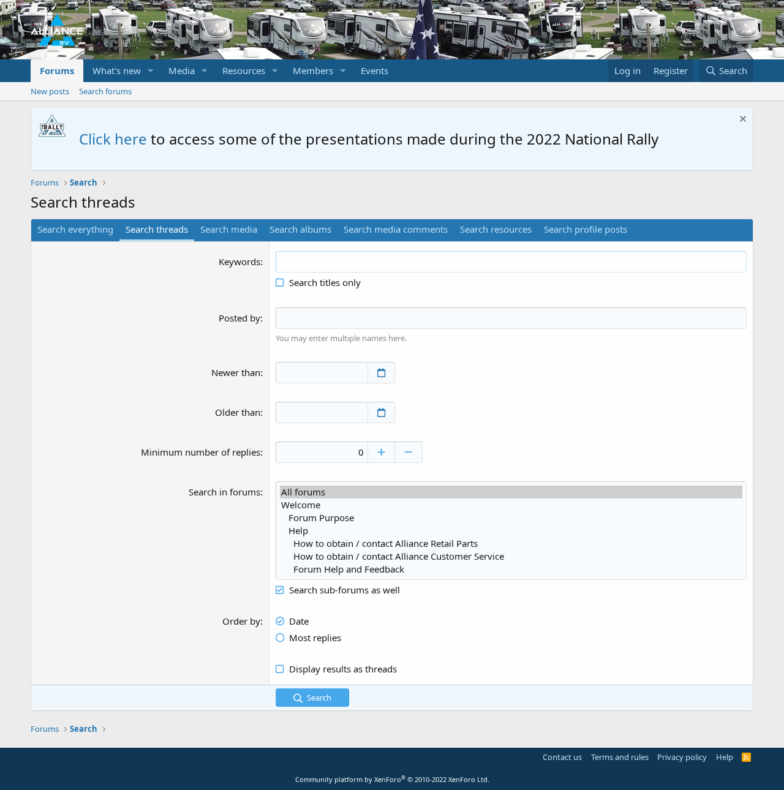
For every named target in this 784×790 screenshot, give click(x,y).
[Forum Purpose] (511, 517)
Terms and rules (620, 756)
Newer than (235, 372)
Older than (237, 412)
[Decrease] (409, 452)
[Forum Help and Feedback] (511, 569)
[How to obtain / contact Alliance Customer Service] (511, 556)
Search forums (105, 91)
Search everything (75, 229)
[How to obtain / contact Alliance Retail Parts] (511, 543)
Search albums (300, 229)
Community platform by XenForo (392, 779)
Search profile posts (585, 229)
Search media (228, 229)
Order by (241, 621)
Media (181, 70)
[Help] (511, 530)
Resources (243, 70)
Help (724, 756)
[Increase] (381, 452)
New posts (50, 91)
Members (313, 70)
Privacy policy (682, 756)
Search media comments (396, 229)
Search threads (157, 229)
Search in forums (224, 492)
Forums (57, 70)
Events (374, 70)
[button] (150, 70)
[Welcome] (511, 504)
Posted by (239, 318)
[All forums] (511, 492)
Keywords (239, 261)
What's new (116, 70)
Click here (113, 139)
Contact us (562, 756)
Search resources (496, 229)
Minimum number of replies (200, 452)
